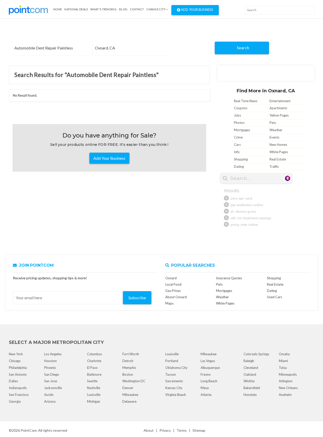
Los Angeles (53, 354)
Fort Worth (130, 354)
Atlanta (206, 395)
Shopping (241, 159)
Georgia (15, 401)
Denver (127, 388)
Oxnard (171, 278)
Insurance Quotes (229, 278)
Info (237, 152)
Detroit (127, 361)
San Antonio (18, 374)
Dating (239, 167)
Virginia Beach (175, 395)
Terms (182, 430)
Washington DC (133, 381)
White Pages (279, 152)
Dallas (13, 381)
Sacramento (174, 381)
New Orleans (288, 388)
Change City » (157, 9)
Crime (238, 137)
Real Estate (278, 159)
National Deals (76, 9)
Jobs (237, 115)
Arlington (285, 381)
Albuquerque (210, 368)
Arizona (50, 401)
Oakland (250, 374)
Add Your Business (196, 10)
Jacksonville (53, 388)
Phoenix (50, 368)
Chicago (15, 361)
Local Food (173, 284)
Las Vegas (208, 361)
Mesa (205, 388)
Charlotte (94, 361)
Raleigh (249, 361)
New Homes (278, 145)
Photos (239, 123)
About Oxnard (176, 297)
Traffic (274, 167)
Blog (123, 9)
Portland (171, 361)
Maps (169, 303)
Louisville (93, 395)
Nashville (93, 388)
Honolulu (250, 395)
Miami (283, 361)
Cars (237, 145)
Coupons (240, 108)
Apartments (278, 108)
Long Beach (209, 381)
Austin (48, 395)
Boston (127, 374)
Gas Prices (173, 291)
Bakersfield (252, 388)
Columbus (94, 354)
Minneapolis (288, 374)
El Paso (92, 368)
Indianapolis (18, 388)
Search (243, 47)
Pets (273, 123)
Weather (276, 130)
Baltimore (94, 374)
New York (16, 354)
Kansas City (173, 388)
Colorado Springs (256, 354)
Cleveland (251, 368)
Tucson (170, 374)
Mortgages (242, 130)
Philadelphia (18, 368)
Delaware (129, 401)
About (149, 430)
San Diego (51, 374)
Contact (137, 9)
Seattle (92, 381)
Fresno (206, 374)
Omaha (284, 354)
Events (274, 137)
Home (57, 9)
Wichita (249, 381)
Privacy (165, 430)
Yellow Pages (279, 115)
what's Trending (103, 9)
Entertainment (280, 101)
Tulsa (283, 368)
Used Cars (274, 297)
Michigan (93, 401)
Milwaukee (130, 395)
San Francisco (19, 395)
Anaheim (285, 395)
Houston (50, 361)
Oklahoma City (176, 368)
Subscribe (137, 297)
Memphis (129, 368)
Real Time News (245, 101)
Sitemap (199, 430)
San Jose (50, 381)
